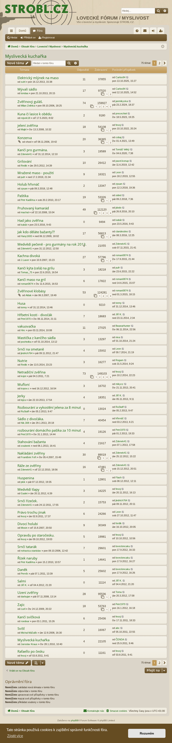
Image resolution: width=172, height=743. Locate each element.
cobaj (118, 137)
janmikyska (122, 101)
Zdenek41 (26, 154)
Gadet (24, 493)
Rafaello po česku (30, 651)
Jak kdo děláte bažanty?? (36, 232)
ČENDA (120, 639)
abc (118, 628)
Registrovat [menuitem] (161, 31)
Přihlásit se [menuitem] (154, 31)
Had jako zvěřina (30, 220)
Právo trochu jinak (31, 512)
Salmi (21, 581)
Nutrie (22, 360)
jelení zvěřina (27, 125)
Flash (119, 477)
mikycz (119, 384)
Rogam (119, 360)
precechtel (121, 113)
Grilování (24, 161)
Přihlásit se (30, 37)
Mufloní (23, 384)
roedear (25, 621)
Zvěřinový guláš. (30, 101)
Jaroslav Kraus (29, 644)
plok (23, 482)
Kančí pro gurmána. (32, 150)
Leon (118, 172)
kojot (23, 376)
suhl (23, 81)
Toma (119, 592)
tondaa (24, 93)
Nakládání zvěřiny (31, 453)
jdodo (118, 207)
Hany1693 (26, 236)
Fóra (40, 30)
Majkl (23, 129)
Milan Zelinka (28, 105)
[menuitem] (137, 30)
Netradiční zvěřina (31, 372)
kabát (24, 224)
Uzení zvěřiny (27, 592)
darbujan (25, 596)
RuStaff (25, 411)
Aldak (29, 295)
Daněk (22, 569)
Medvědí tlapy (28, 489)
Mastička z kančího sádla (36, 337)
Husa (21, 303)
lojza (23, 400)
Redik (24, 165)
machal (25, 212)
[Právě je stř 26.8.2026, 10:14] (162, 46)
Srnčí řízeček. (27, 501)
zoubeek (25, 445)
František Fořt (28, 457)
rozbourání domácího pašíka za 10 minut (49, 430)
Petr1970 (26, 318)
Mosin (24, 527)
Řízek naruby (27, 558)
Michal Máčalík (29, 632)
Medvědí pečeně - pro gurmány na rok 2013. (51, 244)
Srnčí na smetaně (30, 349)
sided (118, 195)
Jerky (21, 396)
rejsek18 (25, 118)
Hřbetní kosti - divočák (34, 315)
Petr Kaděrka (28, 200)
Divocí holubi (27, 523)
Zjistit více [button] (15, 736)
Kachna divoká (28, 255)
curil (23, 609)
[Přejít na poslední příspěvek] (127, 77)
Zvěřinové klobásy (31, 291)
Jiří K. (119, 314)
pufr (23, 177)
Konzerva (24, 137)
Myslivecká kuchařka (26, 56)
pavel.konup (122, 161)
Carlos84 (120, 77)
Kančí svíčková (28, 617)
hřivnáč (120, 418)
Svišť (21, 628)
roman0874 (122, 255)
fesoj (118, 125)
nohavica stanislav (31, 550)
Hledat (13, 37)
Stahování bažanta (31, 441)
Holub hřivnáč (28, 184)
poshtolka (26, 341)
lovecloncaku (123, 546)
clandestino (122, 231)
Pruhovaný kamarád (33, 208)
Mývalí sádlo (27, 89)
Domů (22, 30)
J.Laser (25, 260)
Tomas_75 (26, 272)
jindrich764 (26, 353)
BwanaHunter (123, 325)
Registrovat (48, 37)
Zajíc (21, 604)
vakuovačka (26, 326)
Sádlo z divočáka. (30, 419)
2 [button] (159, 63)
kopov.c (25, 388)
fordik (119, 523)
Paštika (22, 195)
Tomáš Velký (122, 149)
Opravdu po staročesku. (35, 535)
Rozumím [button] (147, 733)
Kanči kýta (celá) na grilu (35, 268)
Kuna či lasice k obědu (34, 114)
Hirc (23, 330)
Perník (24, 573)
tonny (24, 307)
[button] (164, 63)
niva (118, 337)
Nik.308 (25, 422)
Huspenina (25, 478)
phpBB (74, 720)
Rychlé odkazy (12, 31)
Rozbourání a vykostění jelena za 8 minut (49, 407)
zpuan (24, 188)
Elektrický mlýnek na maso (38, 77)
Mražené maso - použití (35, 173)
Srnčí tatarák (27, 546)
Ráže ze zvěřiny (29, 465)
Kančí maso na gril (31, 279)
